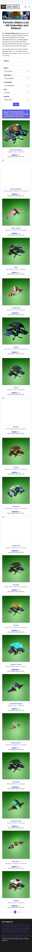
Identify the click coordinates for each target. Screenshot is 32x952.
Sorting (6, 96)
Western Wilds (8, 586)
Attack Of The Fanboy (21, 924)
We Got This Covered (24, 926)
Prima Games (6, 926)
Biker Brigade (10, 269)
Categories (8, 82)
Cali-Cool (8, 547)
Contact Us (12, 935)
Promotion (16, 508)
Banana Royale (8, 191)
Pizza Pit (10, 823)
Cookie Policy (20, 935)
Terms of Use (10, 937)
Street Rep (8, 744)
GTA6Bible (24, 932)
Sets (5, 89)
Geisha (10, 902)
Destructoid (6, 928)
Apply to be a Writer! (22, 937)
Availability (8, 75)
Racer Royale (10, 428)
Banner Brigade (10, 666)
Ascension (8, 230)
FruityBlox (8, 932)
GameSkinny (25, 928)
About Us (4, 935)
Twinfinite (4, 924)
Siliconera (13, 926)
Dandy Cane (10, 310)
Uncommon (21, 152)
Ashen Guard (8, 469)
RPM (8, 784)
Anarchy (10, 389)
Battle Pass (17, 191)
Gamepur (11, 924)
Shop (14, 152)
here (13, 51)
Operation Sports (7, 930)
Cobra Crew (8, 627)
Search (6, 61)
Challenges (16, 863)
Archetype (8, 863)
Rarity (6, 68)
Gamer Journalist (16, 928)
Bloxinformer (16, 932)
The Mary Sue (17, 930)
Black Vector (8, 349)
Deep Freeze (8, 508)
